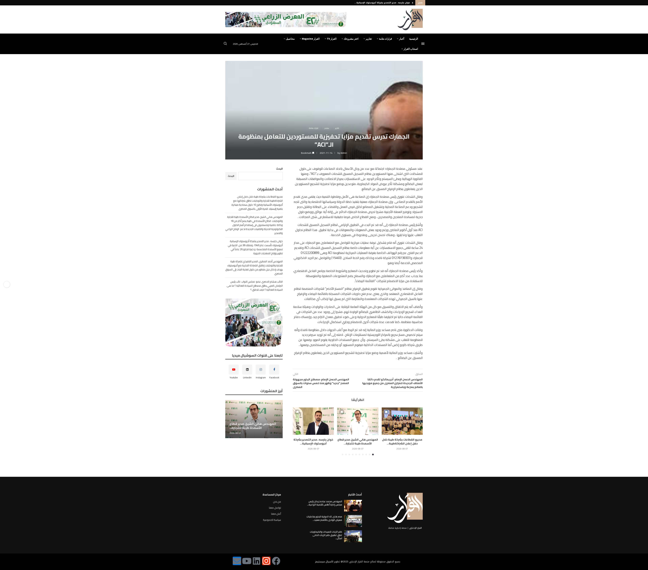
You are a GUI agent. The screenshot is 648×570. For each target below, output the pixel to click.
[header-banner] (286, 19)
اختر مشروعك (351, 38)
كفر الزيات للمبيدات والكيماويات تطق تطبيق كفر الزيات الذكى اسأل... (326, 535)
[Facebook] (276, 561)
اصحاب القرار (411, 48)
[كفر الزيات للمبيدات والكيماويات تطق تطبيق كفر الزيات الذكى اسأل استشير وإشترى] (353, 536)
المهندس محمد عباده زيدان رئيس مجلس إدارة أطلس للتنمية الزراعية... (324, 503)
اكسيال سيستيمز (324, 561)
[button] (412, 2)
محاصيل (290, 38)
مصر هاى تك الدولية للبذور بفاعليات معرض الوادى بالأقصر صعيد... (324, 518)
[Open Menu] (422, 43)
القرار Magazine (311, 38)
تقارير (369, 38)
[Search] (225, 44)
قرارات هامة (385, 38)
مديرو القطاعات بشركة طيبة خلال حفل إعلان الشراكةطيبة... (402, 441)
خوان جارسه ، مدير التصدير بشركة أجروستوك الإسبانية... (382, 3)
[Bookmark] (386, 412)
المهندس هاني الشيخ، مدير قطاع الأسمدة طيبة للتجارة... (358, 441)
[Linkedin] (256, 561)
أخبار (401, 38)
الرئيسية (413, 38)
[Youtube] (246, 561)
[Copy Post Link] (6, 284)
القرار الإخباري (415, 528)
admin (344, 153)
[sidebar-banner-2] (254, 322)
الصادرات (329, 307)
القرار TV (331, 38)
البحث (279, 168)
